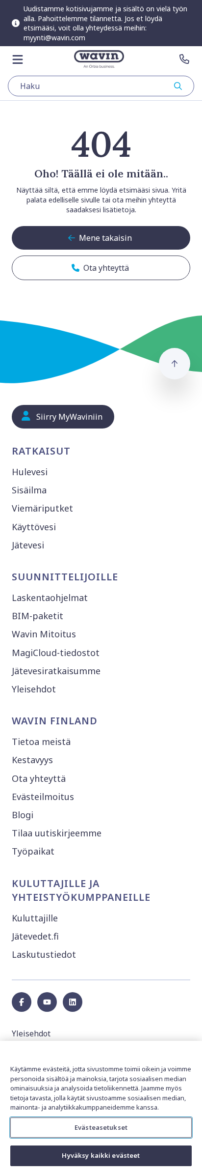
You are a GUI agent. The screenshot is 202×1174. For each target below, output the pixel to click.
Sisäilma (29, 490)
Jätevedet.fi (35, 936)
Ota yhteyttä (39, 778)
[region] (101, 1107)
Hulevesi (30, 472)
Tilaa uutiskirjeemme (56, 833)
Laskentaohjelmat (50, 597)
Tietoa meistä (41, 741)
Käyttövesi (34, 527)
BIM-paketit (37, 616)
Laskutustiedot (44, 954)
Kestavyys (32, 760)
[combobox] (101, 86)
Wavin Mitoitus (44, 634)
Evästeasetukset (101, 1127)
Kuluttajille (35, 918)
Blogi (22, 815)
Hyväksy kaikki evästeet (101, 1155)
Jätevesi (28, 545)
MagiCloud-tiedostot (56, 653)
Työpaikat (33, 851)
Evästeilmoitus (43, 796)
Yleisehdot (34, 689)
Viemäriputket (42, 508)
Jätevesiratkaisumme (56, 671)
